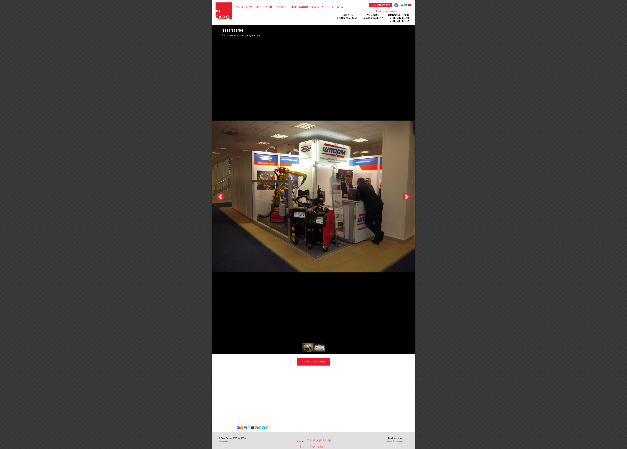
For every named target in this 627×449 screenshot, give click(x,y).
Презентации (298, 7)
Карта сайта (223, 441)
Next (406, 196)
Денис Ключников (394, 441)
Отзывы (338, 7)
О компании (320, 7)
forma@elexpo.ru (313, 446)
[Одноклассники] (241, 427)
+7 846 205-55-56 (318, 441)
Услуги (255, 7)
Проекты (240, 7)
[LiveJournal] (252, 427)
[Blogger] (249, 427)
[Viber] (256, 427)
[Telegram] (266, 427)
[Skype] (263, 427)
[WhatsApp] (259, 427)
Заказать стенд (313, 361)
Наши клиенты (275, 7)
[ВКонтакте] (238, 427)
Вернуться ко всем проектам (243, 35)
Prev (220, 196)
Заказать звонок (380, 5)
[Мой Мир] (245, 427)
